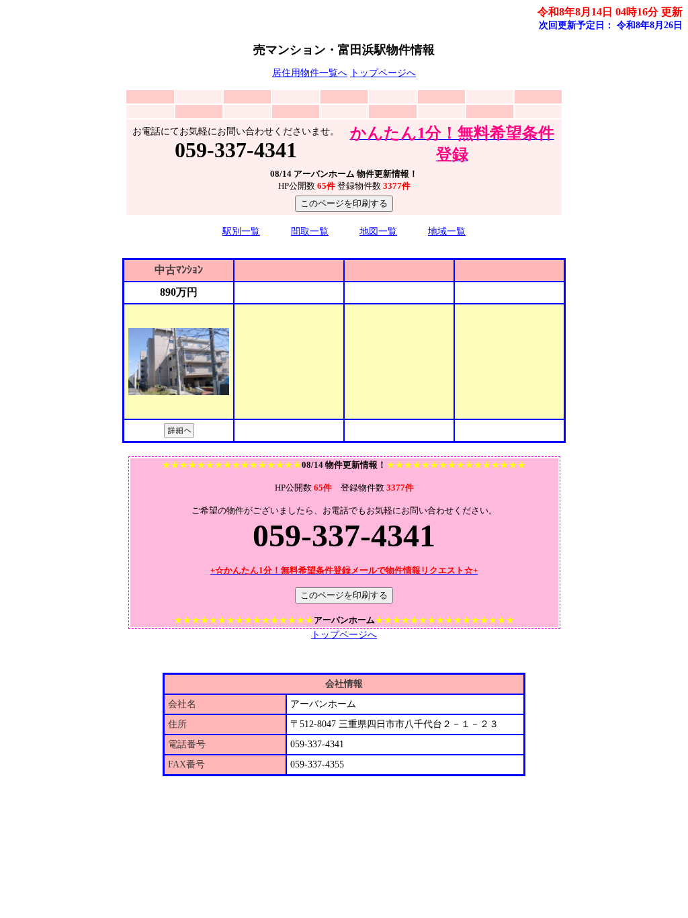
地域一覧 (447, 231)
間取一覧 (310, 231)
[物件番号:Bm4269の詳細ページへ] (179, 434)
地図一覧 (378, 231)
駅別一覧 (241, 231)
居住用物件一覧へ (309, 73)
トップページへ (383, 73)
